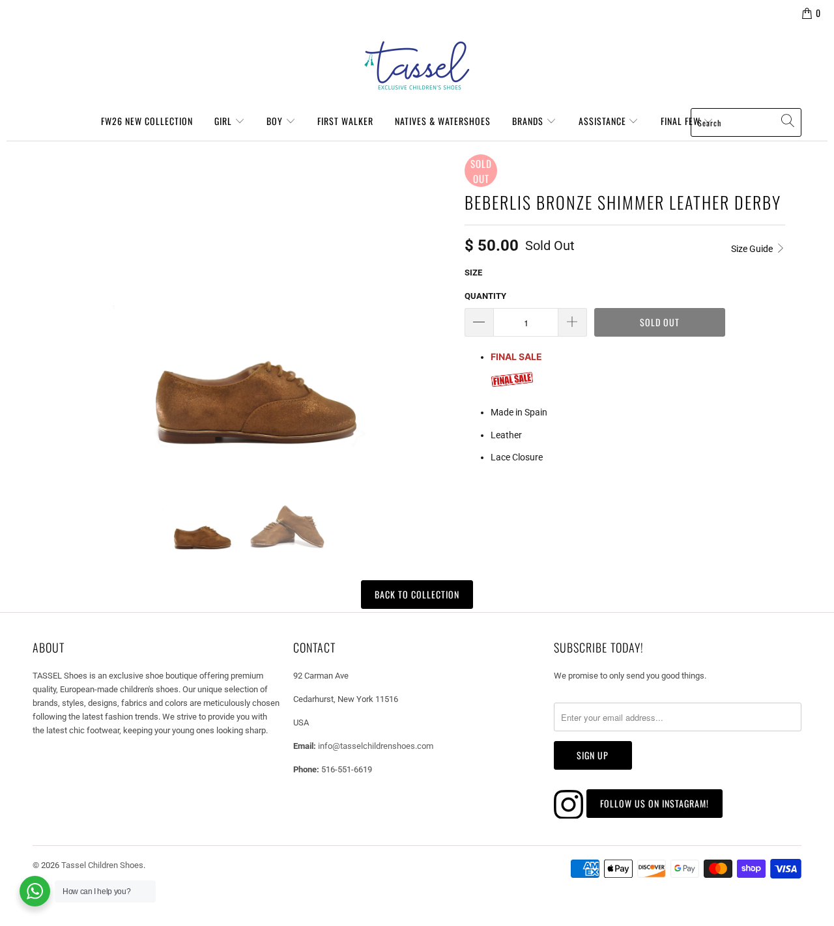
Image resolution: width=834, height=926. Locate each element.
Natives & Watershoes (443, 121)
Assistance (604, 121)
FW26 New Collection (147, 121)
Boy (275, 121)
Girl (224, 121)
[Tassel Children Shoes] (417, 65)
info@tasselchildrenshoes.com (375, 746)
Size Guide (753, 249)
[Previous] (48, 300)
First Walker (345, 121)
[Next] (439, 300)
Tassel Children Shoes (102, 865)
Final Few (682, 121)
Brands (529, 121)
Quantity (485, 296)
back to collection (417, 594)
